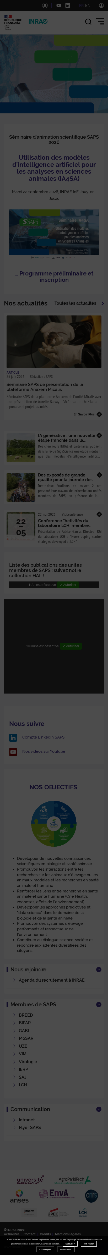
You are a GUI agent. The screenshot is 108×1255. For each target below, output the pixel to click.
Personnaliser (66, 1249)
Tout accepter (45, 1249)
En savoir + (70, 1244)
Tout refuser (89, 1244)
